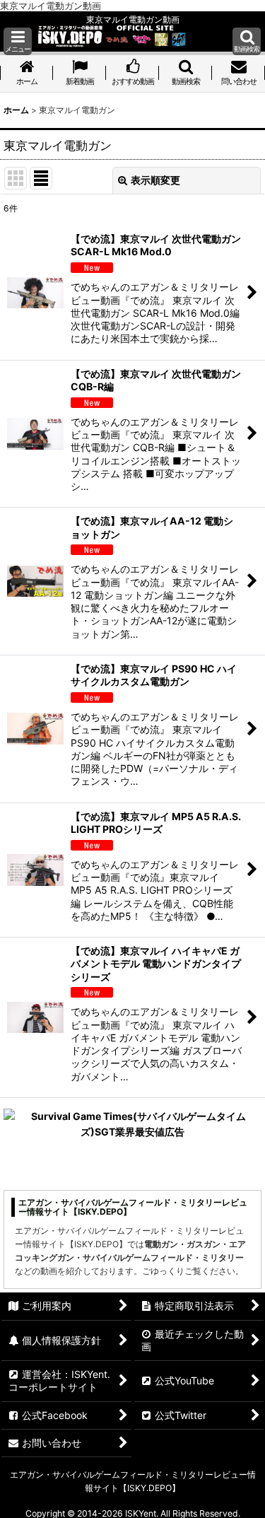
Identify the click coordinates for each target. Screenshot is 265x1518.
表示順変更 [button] (155, 180)
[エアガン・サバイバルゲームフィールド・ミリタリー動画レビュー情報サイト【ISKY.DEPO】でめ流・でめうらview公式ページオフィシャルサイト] (111, 35)
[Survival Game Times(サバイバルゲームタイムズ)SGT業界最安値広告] (132, 1123)
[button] (18, 41)
